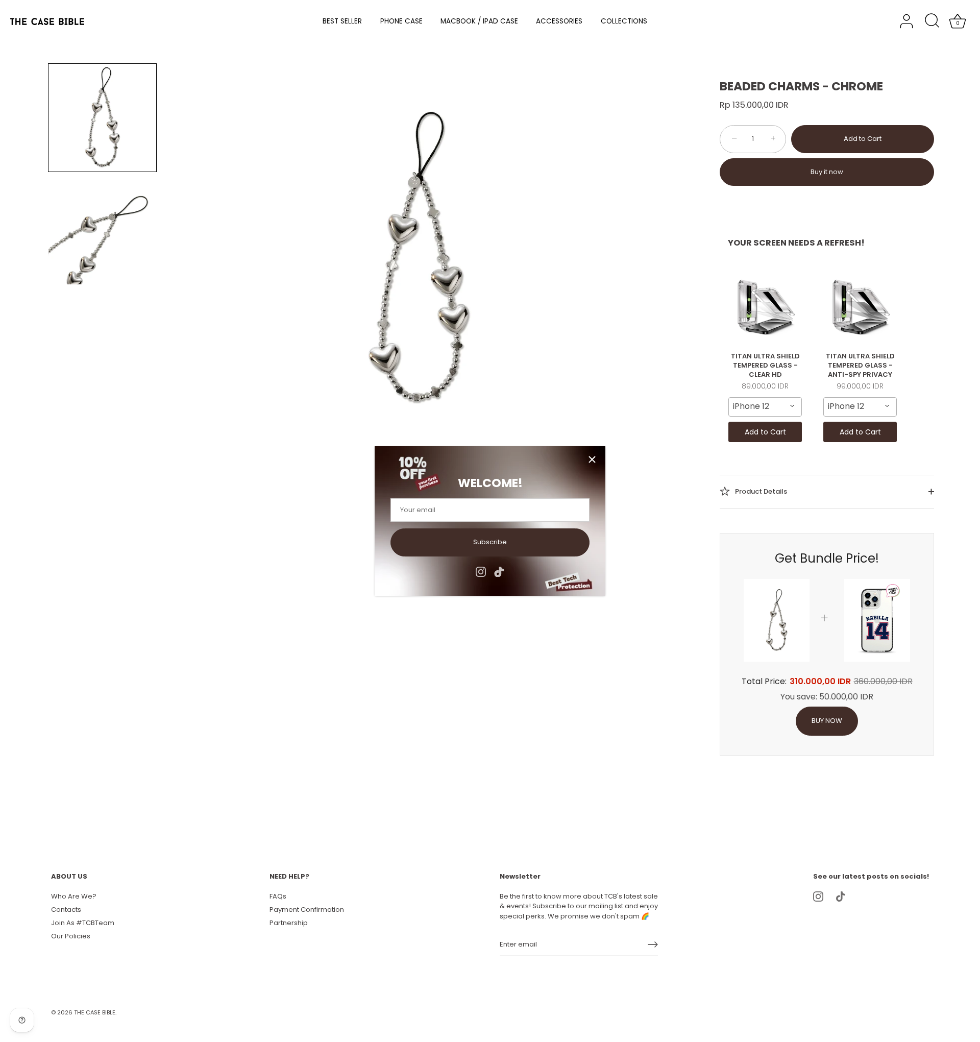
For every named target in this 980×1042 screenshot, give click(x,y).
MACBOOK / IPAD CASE (479, 21)
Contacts (66, 909)
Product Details (760, 491)
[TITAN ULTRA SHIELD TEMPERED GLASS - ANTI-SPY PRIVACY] (860, 307)
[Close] (592, 459)
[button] (102, 117)
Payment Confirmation (307, 909)
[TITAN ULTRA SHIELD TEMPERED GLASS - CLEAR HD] (765, 307)
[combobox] (765, 407)
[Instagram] (481, 571)
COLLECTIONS (624, 21)
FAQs (278, 896)
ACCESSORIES (559, 21)
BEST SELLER (342, 21)
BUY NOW (827, 720)
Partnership (289, 923)
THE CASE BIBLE (94, 1012)
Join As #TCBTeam (82, 923)
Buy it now (827, 172)
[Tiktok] (499, 571)
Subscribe (490, 542)
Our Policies (70, 936)
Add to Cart (862, 138)
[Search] (932, 21)
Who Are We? (73, 896)
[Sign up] (653, 944)
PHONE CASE (401, 21)
